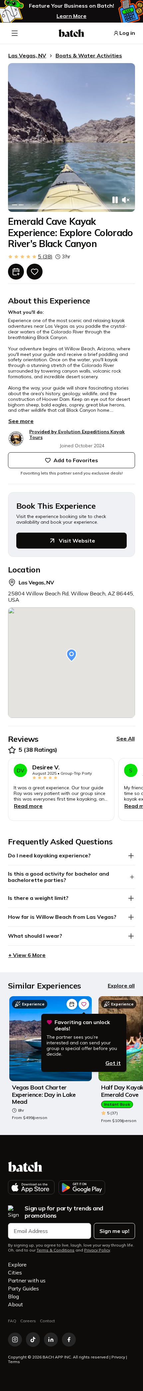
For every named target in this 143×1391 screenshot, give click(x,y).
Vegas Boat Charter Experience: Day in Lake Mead (44, 1094)
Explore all (121, 985)
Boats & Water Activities (89, 55)
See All (125, 738)
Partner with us (27, 1280)
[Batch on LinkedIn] (51, 1340)
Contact (47, 1320)
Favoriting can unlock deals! (82, 1025)
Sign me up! (114, 1231)
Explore (17, 1264)
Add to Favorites (76, 460)
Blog (13, 1296)
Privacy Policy (97, 1250)
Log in (127, 33)
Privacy (118, 1356)
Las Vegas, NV (27, 55)
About (15, 1304)
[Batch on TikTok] (33, 1339)
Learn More (71, 16)
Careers (28, 1320)
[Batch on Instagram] (15, 1340)
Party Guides (23, 1288)
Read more (28, 806)
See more (21, 421)
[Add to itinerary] (16, 272)
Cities (15, 1272)
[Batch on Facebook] (69, 1340)
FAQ (12, 1320)
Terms (14, 1361)
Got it (113, 1063)
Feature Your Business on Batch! (71, 6)
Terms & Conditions (55, 1250)
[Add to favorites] (35, 272)
